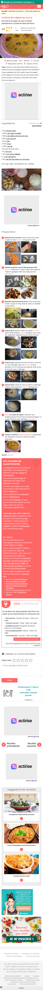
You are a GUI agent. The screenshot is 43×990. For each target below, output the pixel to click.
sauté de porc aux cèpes (13, 566)
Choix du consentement (28, 984)
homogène (32, 419)
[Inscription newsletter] (21, 930)
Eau (18, 75)
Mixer (7, 415)
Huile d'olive (34, 75)
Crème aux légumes (8, 80)
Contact (27, 976)
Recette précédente (13, 744)
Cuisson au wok (11, 67)
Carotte (22, 72)
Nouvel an (34, 67)
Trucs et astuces (32, 956)
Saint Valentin (25, 67)
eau (21, 478)
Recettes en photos (16, 11)
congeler (17, 500)
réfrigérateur (15, 497)
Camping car (17, 78)
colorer (21, 473)
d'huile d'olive (11, 131)
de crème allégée (13, 154)
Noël (18, 67)
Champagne (25, 526)
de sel (10, 146)
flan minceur (19, 590)
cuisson (24, 387)
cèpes (8, 468)
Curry (14, 75)
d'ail (8, 141)
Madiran (6, 526)
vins (10, 513)
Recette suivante (31, 744)
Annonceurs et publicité (13, 976)
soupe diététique (21, 579)
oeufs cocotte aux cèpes (16, 568)
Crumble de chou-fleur (21, 876)
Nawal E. (11, 455)
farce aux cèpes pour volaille (14, 563)
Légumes (25, 70)
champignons (8, 475)
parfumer (6, 483)
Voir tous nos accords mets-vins (26, 639)
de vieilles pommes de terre (17, 136)
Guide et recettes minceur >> (19, 2)
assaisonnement (25, 435)
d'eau (9, 144)
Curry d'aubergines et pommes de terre (21, 845)
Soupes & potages (14, 70)
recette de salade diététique (17, 584)
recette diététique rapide (16, 581)
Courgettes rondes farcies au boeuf (21, 814)
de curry (9, 152)
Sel (15, 72)
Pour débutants (34, 70)
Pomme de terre (7, 78)
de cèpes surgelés (14, 133)
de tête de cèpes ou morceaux (17, 159)
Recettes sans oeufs (29, 78)
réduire (22, 333)
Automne (5, 70)
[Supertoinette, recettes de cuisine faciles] (4, 6)
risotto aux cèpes (20, 561)
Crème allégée (6, 75)
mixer (17, 486)
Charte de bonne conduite (13, 980)
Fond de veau (25, 75)
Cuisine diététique (7, 72)
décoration (9, 274)
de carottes (11, 139)
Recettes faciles (12, 953)
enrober (36, 331)
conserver (24, 494)
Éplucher (19, 240)
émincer (8, 270)
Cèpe (27, 72)
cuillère (27, 365)
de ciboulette (11, 157)
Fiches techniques (14, 956)
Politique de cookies (33, 980)
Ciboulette (33, 72)
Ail (18, 72)
